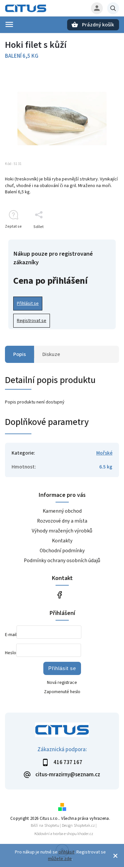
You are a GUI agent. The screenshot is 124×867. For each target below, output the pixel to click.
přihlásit (66, 852)
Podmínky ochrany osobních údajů (62, 560)
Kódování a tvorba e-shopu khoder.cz (63, 834)
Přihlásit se (28, 303)
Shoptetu (51, 825)
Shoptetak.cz (84, 825)
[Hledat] (113, 8)
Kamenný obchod (62, 511)
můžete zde (60, 858)
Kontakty (62, 540)
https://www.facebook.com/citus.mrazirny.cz (60, 595)
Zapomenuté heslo (62, 692)
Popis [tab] (19, 354)
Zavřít (99, 238)
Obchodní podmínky (62, 550)
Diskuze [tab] (51, 354)
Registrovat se (31, 320)
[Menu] (9, 24)
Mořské (104, 453)
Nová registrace (62, 682)
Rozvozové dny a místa (62, 521)
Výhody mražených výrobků (62, 530)
